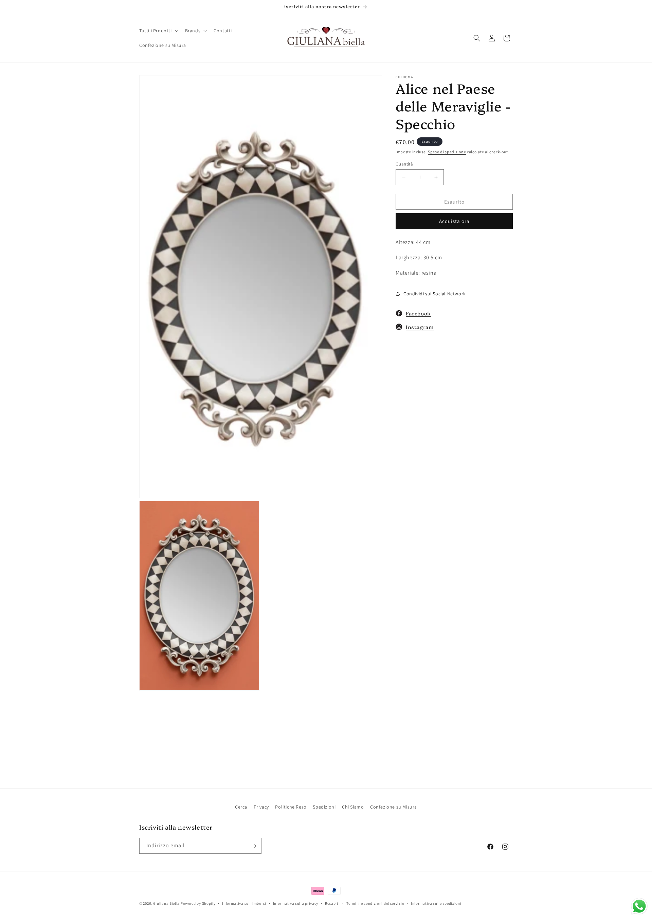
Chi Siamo (353, 807)
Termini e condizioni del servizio (375, 903)
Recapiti (332, 903)
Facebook (418, 313)
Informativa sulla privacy (296, 903)
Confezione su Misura (393, 807)
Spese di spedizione (447, 151)
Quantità (404, 164)
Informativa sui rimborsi (244, 903)
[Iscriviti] (253, 846)
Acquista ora (454, 221)
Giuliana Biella (166, 903)
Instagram (420, 326)
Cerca (241, 807)
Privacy (261, 807)
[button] (158, 30)
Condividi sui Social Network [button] (434, 294)
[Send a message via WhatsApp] (639, 906)
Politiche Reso (290, 807)
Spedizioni (324, 807)
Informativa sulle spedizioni (436, 903)
